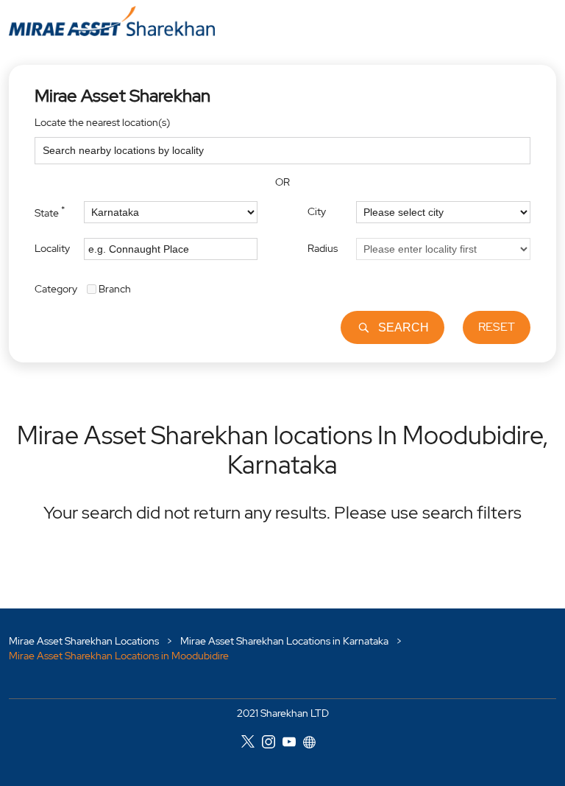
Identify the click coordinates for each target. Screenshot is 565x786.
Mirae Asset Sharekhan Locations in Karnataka (284, 641)
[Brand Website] (313, 745)
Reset (496, 326)
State (50, 211)
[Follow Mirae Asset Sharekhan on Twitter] (251, 745)
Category (56, 288)
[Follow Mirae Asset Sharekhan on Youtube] (292, 745)
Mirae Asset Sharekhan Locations (85, 641)
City (317, 211)
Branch (115, 288)
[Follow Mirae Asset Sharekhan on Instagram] (272, 745)
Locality (52, 248)
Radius (323, 248)
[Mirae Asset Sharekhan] (112, 21)
